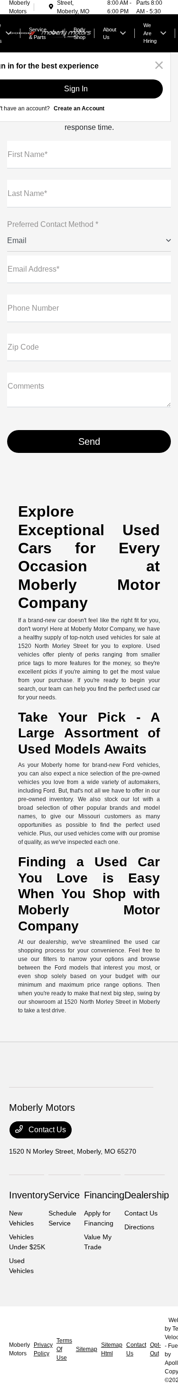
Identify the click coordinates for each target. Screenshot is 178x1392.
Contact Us (46, 1130)
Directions (139, 1227)
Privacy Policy (43, 1349)
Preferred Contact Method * (52, 224)
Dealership (146, 1195)
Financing (104, 1195)
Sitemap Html (111, 1349)
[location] (51, 7)
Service (64, 1195)
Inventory (28, 1195)
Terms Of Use (64, 1349)
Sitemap (86, 1349)
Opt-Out (155, 1349)
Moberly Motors (19, 1349)
